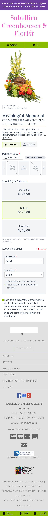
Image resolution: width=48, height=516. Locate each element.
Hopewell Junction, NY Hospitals (24, 486)
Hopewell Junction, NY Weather (18, 491)
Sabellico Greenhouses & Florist (24, 25)
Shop (14, 44)
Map (25, 513)
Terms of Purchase (32, 500)
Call (8, 513)
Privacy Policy (12, 500)
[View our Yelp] (29, 396)
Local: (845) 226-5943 (24, 422)
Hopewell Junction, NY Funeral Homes (23, 481)
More (6, 138)
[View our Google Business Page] (24, 396)
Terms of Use (24, 505)
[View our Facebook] (19, 396)
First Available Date (35, 157)
